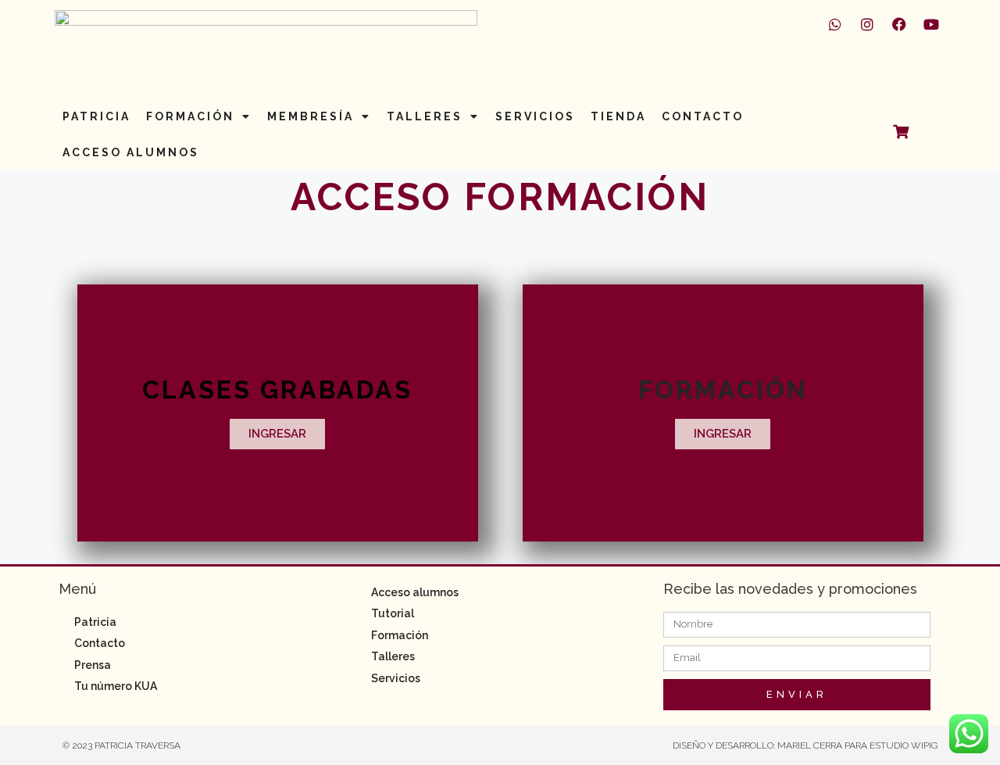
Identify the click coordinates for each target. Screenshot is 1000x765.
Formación (190, 116)
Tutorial (392, 613)
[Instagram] (867, 24)
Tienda (618, 116)
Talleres (424, 116)
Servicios (535, 116)
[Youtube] (931, 24)
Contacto (703, 116)
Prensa (92, 665)
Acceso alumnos (130, 152)
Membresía (310, 116)
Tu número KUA (115, 686)
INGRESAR (277, 434)
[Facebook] (899, 24)
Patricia (96, 116)
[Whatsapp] (835, 24)
